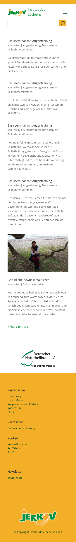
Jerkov (16, 45)
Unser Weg (14, 397)
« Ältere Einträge (18, 326)
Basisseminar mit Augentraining (30, 41)
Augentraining (32, 45)
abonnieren (15, 478)
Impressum (15, 409)
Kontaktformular (18, 445)
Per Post (13, 453)
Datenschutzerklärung (21, 429)
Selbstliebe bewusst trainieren (29, 280)
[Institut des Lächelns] (17, 15)
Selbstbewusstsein (34, 284)
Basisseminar (50, 45)
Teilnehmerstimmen (20, 49)
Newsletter (15, 472)
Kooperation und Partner (23, 405)
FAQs (11, 413)
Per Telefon (15, 449)
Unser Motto (15, 401)
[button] (6, 535)
